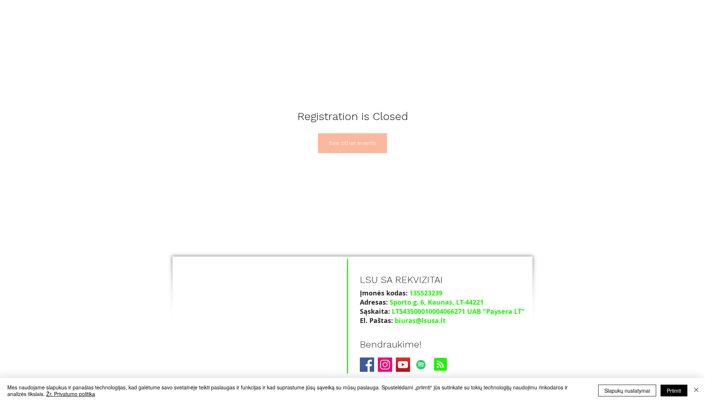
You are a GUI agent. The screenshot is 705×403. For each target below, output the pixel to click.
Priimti (674, 390)
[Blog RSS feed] (440, 364)
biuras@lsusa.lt (420, 320)
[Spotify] (421, 364)
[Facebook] (367, 364)
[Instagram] (385, 364)
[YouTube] (403, 364)
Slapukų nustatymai (627, 390)
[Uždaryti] (696, 390)
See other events (352, 142)
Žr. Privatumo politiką (70, 393)
